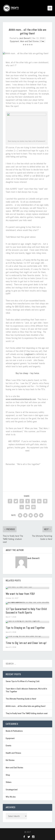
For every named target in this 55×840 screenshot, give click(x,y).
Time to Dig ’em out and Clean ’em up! (26, 643)
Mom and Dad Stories (29, 41)
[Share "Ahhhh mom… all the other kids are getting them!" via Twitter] (16, 501)
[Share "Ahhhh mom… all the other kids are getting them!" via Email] (28, 507)
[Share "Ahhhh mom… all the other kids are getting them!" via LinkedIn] (39, 501)
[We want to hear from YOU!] (27, 588)
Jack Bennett (25, 38)
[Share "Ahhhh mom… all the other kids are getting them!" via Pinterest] (33, 501)
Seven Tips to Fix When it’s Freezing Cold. (23, 681)
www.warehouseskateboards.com (21, 399)
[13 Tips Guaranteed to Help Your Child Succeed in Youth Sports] (27, 603)
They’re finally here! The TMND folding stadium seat (27, 713)
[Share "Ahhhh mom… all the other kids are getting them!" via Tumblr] (28, 501)
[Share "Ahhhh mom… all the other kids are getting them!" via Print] (33, 507)
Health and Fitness (13, 753)
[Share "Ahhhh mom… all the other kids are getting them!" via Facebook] (10, 501)
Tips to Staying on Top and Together (25, 628)
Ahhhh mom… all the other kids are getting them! (25, 706)
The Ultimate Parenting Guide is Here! (21, 698)
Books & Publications (14, 731)
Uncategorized (11, 789)
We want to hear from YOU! (20, 594)
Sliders (8, 782)
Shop (8, 775)
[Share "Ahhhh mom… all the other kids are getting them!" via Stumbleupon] (22, 507)
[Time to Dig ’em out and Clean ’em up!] (27, 637)
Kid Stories (10, 760)
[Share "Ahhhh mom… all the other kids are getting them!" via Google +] (22, 501)
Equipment (14, 41)
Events (8, 745)
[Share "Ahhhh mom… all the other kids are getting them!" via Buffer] (45, 501)
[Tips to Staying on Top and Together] (27, 622)
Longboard (28, 354)
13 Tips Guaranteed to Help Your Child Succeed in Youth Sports (26, 611)
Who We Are (11, 796)
